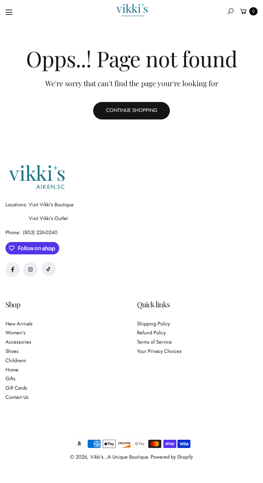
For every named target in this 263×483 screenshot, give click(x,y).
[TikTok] (48, 269)
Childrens (15, 360)
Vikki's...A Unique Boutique (119, 457)
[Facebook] (12, 269)
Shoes (11, 351)
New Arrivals (19, 323)
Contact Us (16, 397)
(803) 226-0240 (40, 232)
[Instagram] (30, 269)
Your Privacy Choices (159, 351)
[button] (230, 11)
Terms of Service (154, 342)
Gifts (10, 378)
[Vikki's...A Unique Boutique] (131, 10)
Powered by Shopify (172, 457)
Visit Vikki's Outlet (48, 218)
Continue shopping (131, 110)
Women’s (15, 332)
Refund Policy (151, 332)
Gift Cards (16, 388)
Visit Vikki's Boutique (51, 204)
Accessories (18, 342)
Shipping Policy (153, 323)
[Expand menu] (8, 12)
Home (11, 369)
